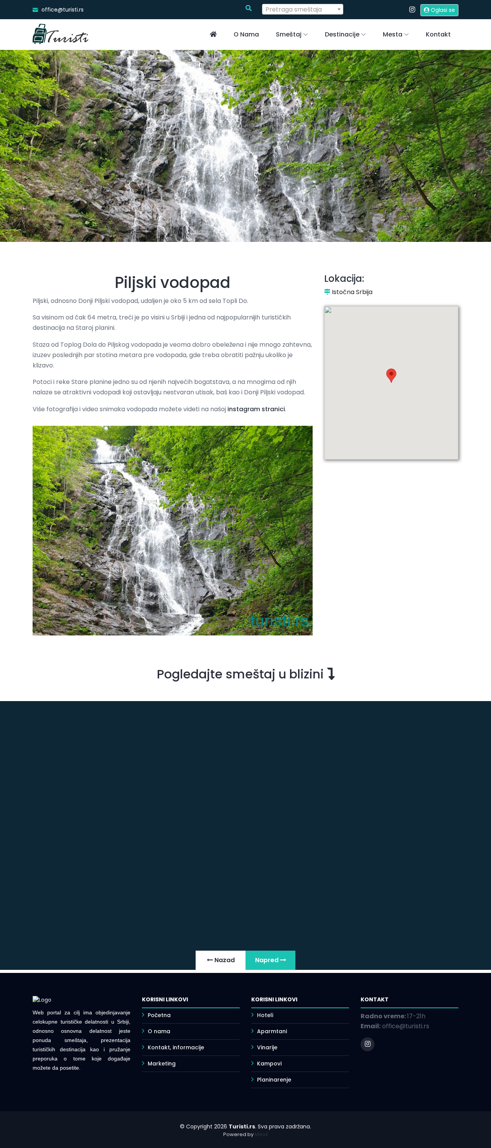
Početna (159, 1015)
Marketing (162, 1063)
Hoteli (265, 1015)
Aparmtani (272, 1031)
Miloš (261, 1134)
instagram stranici (256, 409)
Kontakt (438, 34)
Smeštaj (289, 34)
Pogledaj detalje (317, 891)
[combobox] (303, 9)
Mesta (392, 34)
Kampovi (269, 1063)
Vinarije (267, 1047)
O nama (246, 34)
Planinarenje (274, 1079)
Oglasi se (442, 10)
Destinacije (342, 34)
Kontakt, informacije (176, 1047)
